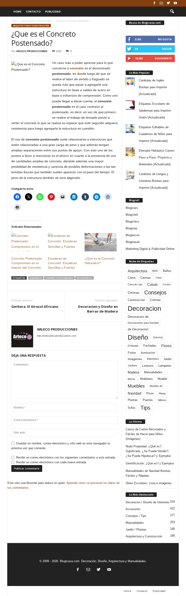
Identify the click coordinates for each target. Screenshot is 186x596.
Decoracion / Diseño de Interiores (147, 502)
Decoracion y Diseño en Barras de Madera (98, 308)
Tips (145, 408)
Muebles (136, 385)
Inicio (14, 21)
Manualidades (153, 372)
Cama (131, 277)
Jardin (167, 359)
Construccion (136, 300)
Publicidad (53, 11)
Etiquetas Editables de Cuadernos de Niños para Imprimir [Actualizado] (155, 134)
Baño (155, 270)
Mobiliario (146, 379)
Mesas (131, 379)
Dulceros (158, 337)
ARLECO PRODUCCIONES (31, 51)
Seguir (167, 48)
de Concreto (84, 277)
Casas (152, 284)
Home (17, 11)
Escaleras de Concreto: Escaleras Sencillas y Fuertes (62, 263)
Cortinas (155, 300)
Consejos (155, 292)
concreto (77, 68)
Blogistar (131, 228)
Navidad (134, 393)
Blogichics (132, 221)
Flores (166, 346)
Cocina (166, 284)
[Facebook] (154, 3)
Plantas (133, 400)
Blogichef (132, 214)
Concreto (36, 277)
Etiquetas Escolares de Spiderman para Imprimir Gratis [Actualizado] (155, 110)
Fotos (132, 352)
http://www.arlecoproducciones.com (56, 335)
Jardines (132, 365)
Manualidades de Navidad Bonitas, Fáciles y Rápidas (148, 473)
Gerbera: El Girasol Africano (34, 306)
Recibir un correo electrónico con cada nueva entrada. (51, 462)
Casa (159, 277)
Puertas (148, 400)
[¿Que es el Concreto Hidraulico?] (101, 242)
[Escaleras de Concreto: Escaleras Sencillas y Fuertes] (64, 242)
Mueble (162, 379)
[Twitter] (168, 3)
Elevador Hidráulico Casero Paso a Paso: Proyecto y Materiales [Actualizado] (156, 157)
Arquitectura (137, 271)
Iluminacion (148, 352)
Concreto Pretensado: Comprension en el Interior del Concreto (27, 263)
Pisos (150, 393)
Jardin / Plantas (136, 529)
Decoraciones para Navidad (143, 322)
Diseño (138, 337)
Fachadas (149, 345)
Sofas (131, 407)
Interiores (153, 359)
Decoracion (144, 308)
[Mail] (161, 3)
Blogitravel (133, 242)
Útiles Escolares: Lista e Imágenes (149, 483)
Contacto (33, 11)
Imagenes (135, 359)
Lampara (147, 365)
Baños (167, 271)
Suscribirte (163, 58)
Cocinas (133, 292)
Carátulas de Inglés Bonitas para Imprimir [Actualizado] (153, 87)
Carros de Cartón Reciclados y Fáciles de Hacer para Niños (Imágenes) (146, 434)
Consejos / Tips (136, 516)
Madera (133, 372)
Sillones (162, 400)
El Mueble (133, 345)
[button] (172, 12)
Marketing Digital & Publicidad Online (150, 248)
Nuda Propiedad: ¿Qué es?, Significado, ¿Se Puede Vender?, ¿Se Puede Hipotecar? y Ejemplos (148, 451)
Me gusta (165, 39)
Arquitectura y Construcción (36, 21)
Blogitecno (133, 235)
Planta (162, 393)
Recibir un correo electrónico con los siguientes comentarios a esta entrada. (66, 457)
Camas (145, 277)
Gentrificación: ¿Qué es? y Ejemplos (150, 463)
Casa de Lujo (135, 284)
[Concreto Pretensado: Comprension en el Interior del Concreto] (27, 242)
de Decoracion (138, 329)
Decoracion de (138, 316)
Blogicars (132, 208)
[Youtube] (175, 3)
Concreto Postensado (59, 277)
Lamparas (164, 365)
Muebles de (156, 386)
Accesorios (133, 509)
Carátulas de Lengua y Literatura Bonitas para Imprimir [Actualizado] (154, 180)
